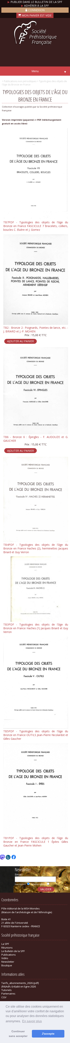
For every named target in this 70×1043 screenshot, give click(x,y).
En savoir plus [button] (32, 1021)
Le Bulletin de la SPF (13, 951)
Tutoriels (6, 990)
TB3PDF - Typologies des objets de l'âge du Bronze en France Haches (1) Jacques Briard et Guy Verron (35, 628)
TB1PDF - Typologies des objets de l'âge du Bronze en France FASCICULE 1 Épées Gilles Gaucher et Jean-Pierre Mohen (35, 841)
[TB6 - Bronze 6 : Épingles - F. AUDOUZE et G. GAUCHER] (35, 433)
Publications (8, 954)
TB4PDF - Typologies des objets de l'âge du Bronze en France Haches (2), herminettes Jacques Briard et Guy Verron (35, 548)
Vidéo (4, 958)
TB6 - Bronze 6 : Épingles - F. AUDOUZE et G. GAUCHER (35, 439)
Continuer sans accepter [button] (18, 1034)
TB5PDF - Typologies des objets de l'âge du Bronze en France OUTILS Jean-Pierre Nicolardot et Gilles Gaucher (35, 735)
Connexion (36, 10)
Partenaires (8, 993)
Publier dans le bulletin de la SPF (35, 2)
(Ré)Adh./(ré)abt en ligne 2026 (18, 986)
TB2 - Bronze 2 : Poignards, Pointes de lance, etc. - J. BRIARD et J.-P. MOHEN (35, 329)
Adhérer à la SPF (35, 5)
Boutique (6, 965)
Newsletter (7, 961)
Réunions (7, 947)
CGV (3, 997)
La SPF (5, 944)
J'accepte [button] (48, 1033)
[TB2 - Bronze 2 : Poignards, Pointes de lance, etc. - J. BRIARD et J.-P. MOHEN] (35, 324)
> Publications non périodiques (19, 81)
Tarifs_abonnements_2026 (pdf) (20, 983)
